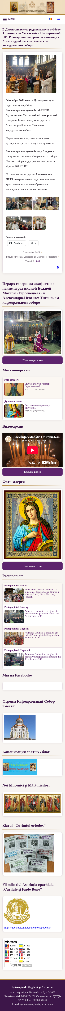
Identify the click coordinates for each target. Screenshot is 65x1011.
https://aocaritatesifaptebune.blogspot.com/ (27, 927)
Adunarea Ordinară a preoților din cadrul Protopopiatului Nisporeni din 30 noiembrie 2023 (43, 656)
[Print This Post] (58, 268)
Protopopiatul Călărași (16, 607)
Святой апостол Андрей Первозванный (37, 385)
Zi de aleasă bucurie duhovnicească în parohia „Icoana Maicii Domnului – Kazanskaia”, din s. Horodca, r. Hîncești (42, 593)
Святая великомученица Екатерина (37, 406)
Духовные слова (13, 401)
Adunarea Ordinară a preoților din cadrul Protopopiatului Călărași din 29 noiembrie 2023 (42, 613)
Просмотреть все (33, 360)
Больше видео (32, 471)
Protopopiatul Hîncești (16, 586)
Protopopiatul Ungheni (16, 629)
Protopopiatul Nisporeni (17, 650)
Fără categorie (11, 380)
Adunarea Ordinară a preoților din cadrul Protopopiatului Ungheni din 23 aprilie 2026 (42, 635)
